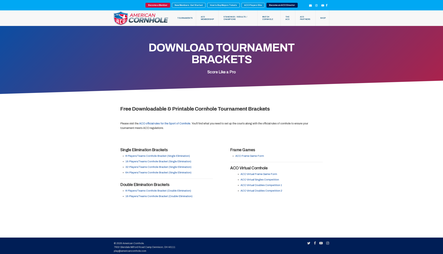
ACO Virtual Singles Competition (260, 179)
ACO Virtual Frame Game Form (259, 174)
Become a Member (157, 5)
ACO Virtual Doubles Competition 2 (261, 190)
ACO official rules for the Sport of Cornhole (164, 123)
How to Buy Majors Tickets (223, 5)
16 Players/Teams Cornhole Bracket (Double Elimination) (158, 196)
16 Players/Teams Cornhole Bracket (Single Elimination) (158, 161)
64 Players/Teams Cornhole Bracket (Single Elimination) (158, 172)
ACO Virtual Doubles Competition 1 (261, 185)
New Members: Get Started (189, 5)
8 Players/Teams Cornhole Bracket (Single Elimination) (157, 156)
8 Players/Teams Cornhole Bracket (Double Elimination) (158, 190)
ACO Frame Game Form (249, 156)
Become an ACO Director (282, 5)
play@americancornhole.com (130, 251)
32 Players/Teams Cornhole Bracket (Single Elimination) (158, 167)
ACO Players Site (253, 5)
